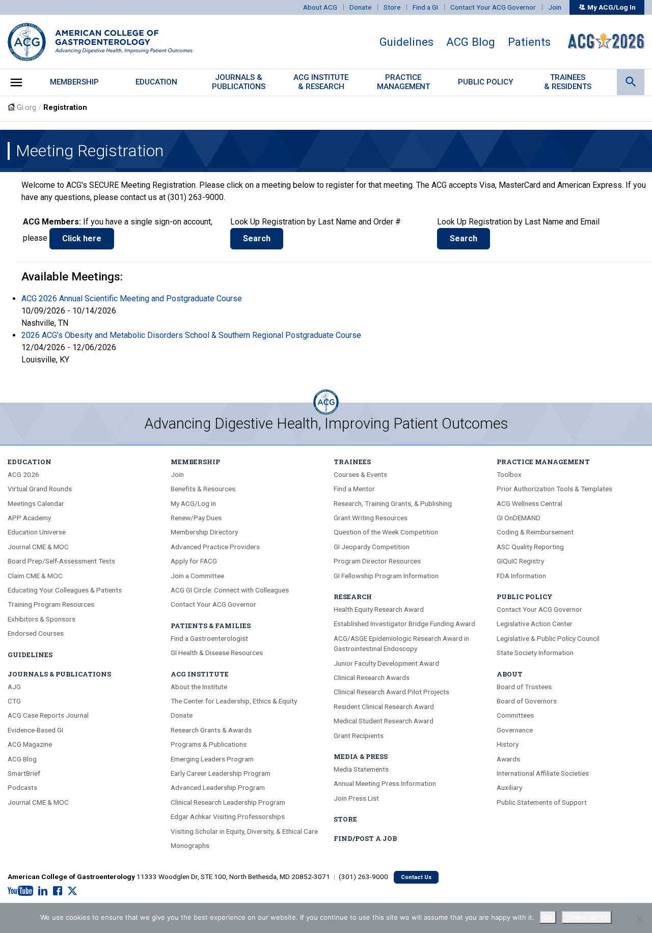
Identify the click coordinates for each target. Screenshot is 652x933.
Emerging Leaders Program (212, 759)
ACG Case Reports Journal (48, 715)
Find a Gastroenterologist (209, 638)
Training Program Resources (51, 604)
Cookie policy (586, 917)
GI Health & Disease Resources (217, 652)
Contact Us (416, 877)
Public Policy (485, 82)
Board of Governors (527, 701)
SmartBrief (24, 773)
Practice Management (543, 462)
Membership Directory (204, 532)
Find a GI (425, 7)
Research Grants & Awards (211, 730)
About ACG (320, 7)
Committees (515, 715)
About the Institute (199, 687)
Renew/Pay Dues (196, 518)
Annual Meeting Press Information (385, 783)
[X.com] (72, 891)
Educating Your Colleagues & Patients (65, 590)
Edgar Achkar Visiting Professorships (228, 816)
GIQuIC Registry (520, 561)
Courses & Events (360, 474)
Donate (360, 7)
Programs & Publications (209, 744)
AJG (14, 687)
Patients (529, 41)
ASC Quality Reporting (530, 547)
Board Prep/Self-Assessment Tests (61, 561)
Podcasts (22, 787)
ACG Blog (470, 41)
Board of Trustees (524, 687)
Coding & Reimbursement (535, 532)
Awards (508, 759)
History (508, 744)
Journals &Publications (238, 82)
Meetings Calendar (36, 503)
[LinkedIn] (43, 891)
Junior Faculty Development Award (386, 663)
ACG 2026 (23, 474)
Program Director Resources (377, 561)
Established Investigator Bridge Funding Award (404, 623)
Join (554, 7)
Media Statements (361, 769)
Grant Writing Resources (371, 518)
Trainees (352, 462)
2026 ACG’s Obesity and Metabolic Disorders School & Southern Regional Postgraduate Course (191, 335)
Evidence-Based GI (35, 730)
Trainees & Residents (567, 82)
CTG (14, 701)
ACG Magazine (30, 744)
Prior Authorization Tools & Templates (554, 489)
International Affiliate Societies (543, 773)
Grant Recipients (359, 735)
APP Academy (29, 518)
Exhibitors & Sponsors (41, 619)
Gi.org (26, 107)
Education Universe (37, 532)
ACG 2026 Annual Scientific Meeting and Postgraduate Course (131, 298)
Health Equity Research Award (379, 609)
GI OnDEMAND (518, 518)
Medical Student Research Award (383, 721)
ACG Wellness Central (529, 503)
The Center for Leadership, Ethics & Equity (234, 701)
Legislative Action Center (535, 623)
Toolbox (509, 474)
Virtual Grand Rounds (40, 489)
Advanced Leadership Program (218, 787)
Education (156, 82)
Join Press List (356, 798)
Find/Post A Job (365, 838)
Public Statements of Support (542, 802)
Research (353, 596)
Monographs (190, 845)
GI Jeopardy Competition (372, 547)
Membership (74, 82)
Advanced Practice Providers (215, 547)
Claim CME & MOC (35, 576)
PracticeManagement (403, 82)
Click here (81, 238)
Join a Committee (197, 576)
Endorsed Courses (36, 633)
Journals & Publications (59, 674)
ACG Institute (200, 674)
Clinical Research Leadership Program (228, 802)
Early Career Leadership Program (220, 773)
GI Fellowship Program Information (386, 576)
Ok (548, 917)
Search (256, 238)
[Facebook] (57, 891)
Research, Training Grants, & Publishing (393, 503)
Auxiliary (509, 787)
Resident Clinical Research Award (384, 706)
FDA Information (521, 576)
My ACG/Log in (193, 503)
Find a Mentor (354, 489)
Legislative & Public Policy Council (548, 638)
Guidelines (406, 41)
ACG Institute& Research (320, 82)
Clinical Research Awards (372, 677)
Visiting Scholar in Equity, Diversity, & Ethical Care (244, 831)
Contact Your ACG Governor (493, 7)
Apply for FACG (194, 561)
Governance (515, 730)
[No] (639, 918)
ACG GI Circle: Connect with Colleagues (230, 590)
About (510, 674)
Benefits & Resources (203, 489)
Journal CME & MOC (38, 547)
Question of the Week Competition (386, 532)
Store (392, 7)
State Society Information (535, 652)
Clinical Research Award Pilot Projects (391, 692)
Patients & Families (211, 625)
